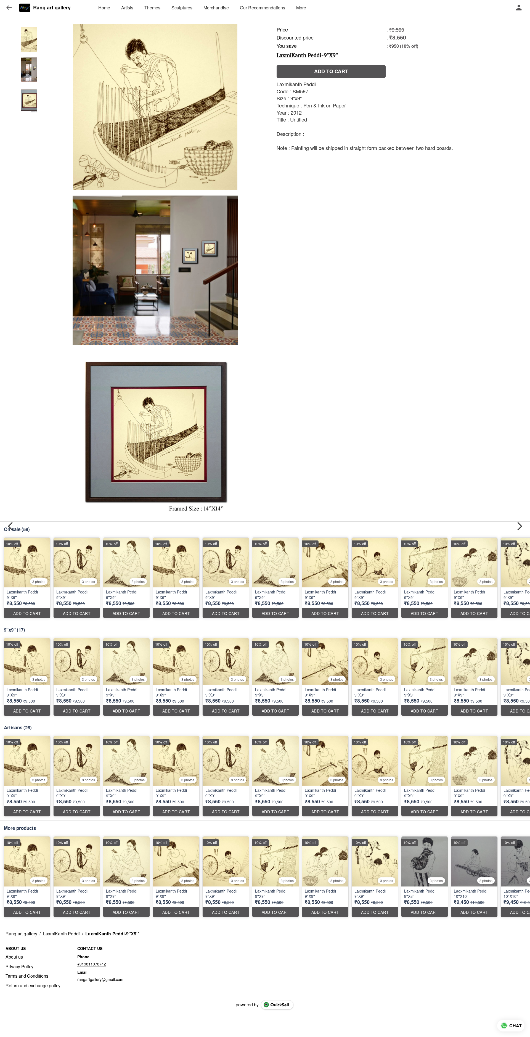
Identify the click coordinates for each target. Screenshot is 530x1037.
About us (14, 957)
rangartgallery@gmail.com (100, 979)
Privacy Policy (19, 967)
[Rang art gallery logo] (24, 8)
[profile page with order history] (518, 7)
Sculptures (181, 7)
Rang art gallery (52, 7)
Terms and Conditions (27, 976)
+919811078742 (91, 964)
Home (104, 7)
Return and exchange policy (33, 986)
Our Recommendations (262, 7)
